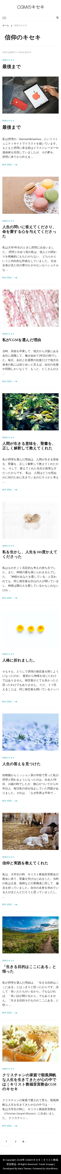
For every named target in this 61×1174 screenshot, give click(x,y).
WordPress (52, 1169)
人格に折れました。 (19, 660)
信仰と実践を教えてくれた (25, 863)
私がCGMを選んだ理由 (21, 340)
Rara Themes (25, 1169)
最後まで (11, 67)
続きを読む (7, 164)
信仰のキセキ (8, 60)
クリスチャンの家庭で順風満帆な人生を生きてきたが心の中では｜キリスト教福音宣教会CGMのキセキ (29, 1082)
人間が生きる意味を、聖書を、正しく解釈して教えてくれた (29, 446)
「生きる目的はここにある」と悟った (29, 969)
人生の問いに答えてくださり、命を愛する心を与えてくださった (29, 232)
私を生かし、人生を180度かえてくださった (29, 554)
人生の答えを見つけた (21, 764)
